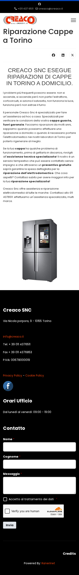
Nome (8, 439)
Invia (9, 525)
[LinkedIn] (63, 55)
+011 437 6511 (25, 8)
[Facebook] (39, 4)
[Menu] (73, 20)
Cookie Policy (34, 375)
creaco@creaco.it (51, 8)
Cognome (11, 457)
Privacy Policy (12, 375)
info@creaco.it (13, 337)
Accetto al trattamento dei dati (33, 499)
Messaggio (12, 474)
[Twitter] (72, 55)
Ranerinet (48, 563)
